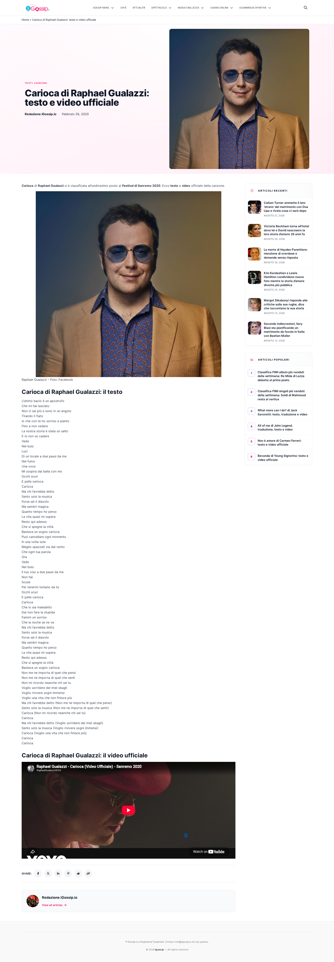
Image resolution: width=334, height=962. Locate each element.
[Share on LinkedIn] (58, 873)
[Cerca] (305, 8)
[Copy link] (88, 873)
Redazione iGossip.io (40, 114)
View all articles (52, 905)
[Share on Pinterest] (68, 873)
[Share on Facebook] (38, 873)
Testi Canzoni (36, 83)
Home (25, 19)
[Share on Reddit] (78, 873)
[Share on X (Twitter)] (48, 873)
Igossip (159, 949)
